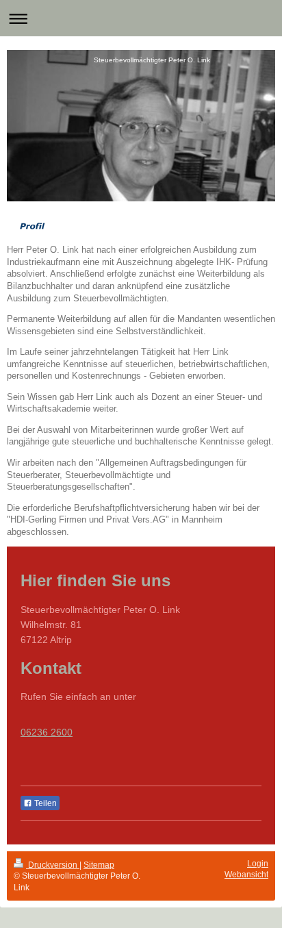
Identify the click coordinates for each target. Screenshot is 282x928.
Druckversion (52, 865)
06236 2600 (47, 732)
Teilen (44, 803)
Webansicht (246, 874)
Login (257, 863)
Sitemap (99, 865)
